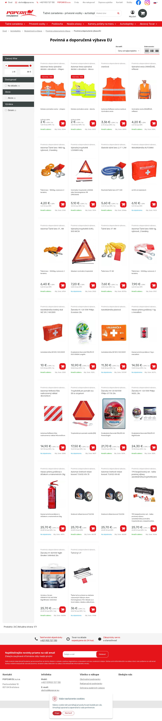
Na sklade (14, 86)
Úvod (10, 2)
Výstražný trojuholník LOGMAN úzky (79, 148)
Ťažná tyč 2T (76, 553)
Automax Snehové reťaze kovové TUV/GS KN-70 (81, 473)
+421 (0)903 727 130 (51, 682)
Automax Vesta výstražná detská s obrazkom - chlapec (52, 67)
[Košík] (142, 13)
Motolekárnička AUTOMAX (143, 147)
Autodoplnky (15, 31)
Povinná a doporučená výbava (58, 31)
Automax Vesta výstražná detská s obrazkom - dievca (82, 67)
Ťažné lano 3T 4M (108, 228)
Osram (12, 110)
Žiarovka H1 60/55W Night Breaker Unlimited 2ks (51, 554)
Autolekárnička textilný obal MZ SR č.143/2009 (51, 310)
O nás (76, 2)
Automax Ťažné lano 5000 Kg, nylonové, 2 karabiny (144, 229)
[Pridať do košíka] (62, 123)
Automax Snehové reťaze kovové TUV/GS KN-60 (111, 473)
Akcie (12, 98)
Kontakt (119, 2)
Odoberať (102, 654)
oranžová (105, 66)
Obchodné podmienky (90, 679)
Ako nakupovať (89, 2)
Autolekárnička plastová (111, 309)
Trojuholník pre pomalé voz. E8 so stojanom (82, 392)
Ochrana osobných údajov (92, 688)
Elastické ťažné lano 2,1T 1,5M (113, 147)
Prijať (57, 713)
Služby (129, 2)
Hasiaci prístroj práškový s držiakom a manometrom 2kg (52, 473)
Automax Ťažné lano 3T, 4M (52, 228)
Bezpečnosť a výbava (33, 31)
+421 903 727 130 (47, 2)
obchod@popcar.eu (26, 2)
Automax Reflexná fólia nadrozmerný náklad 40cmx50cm (50, 393)
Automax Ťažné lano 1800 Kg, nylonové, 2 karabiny (52, 148)
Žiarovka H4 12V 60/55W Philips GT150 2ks (111, 392)
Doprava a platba (105, 2)
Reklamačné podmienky (91, 683)
